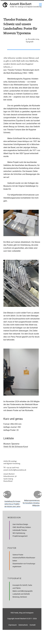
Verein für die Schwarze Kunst (15, 447)
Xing (20, 613)
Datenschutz (23, 625)
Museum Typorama (11, 444)
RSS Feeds (14, 613)
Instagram (29, 613)
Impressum (12, 625)
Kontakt (33, 625)
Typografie (29, 42)
